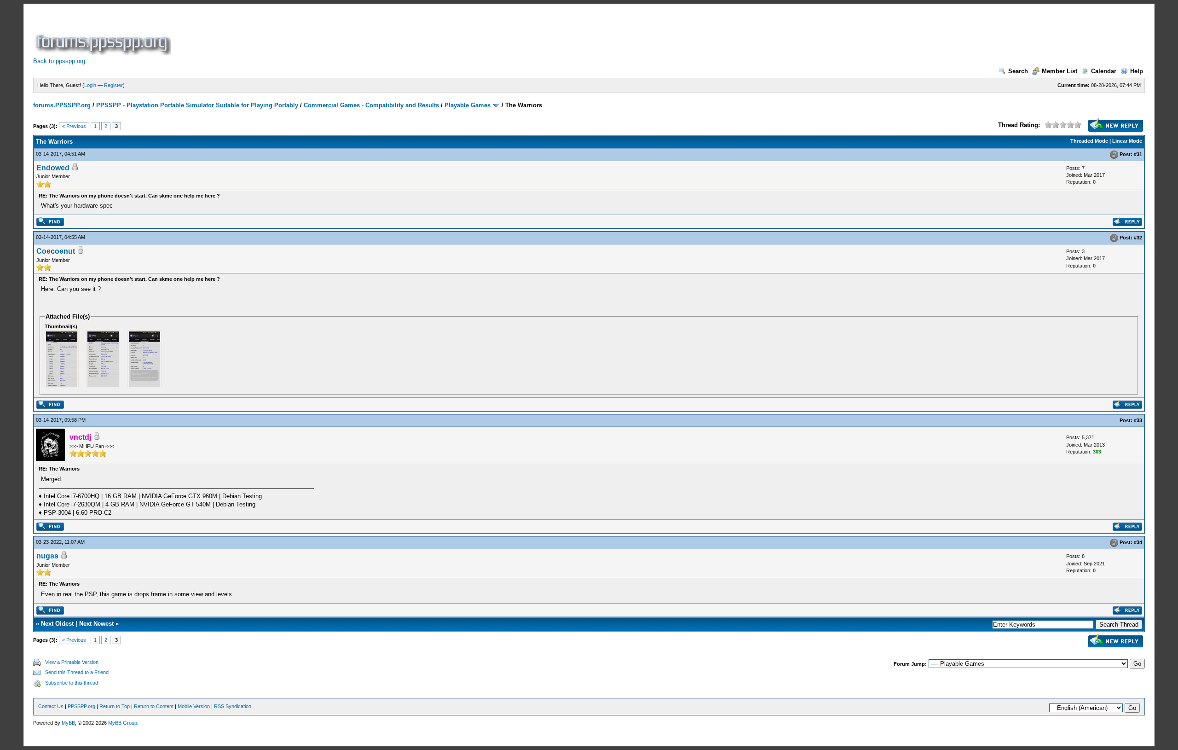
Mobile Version (194, 706)
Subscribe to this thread (71, 683)
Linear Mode (1127, 141)
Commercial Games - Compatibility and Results (371, 105)
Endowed (52, 168)
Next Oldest (57, 623)
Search (1018, 71)
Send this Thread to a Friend (77, 672)
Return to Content (153, 706)
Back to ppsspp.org (59, 61)
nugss (47, 556)
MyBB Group (122, 723)
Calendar (1103, 71)
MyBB (68, 723)
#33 (1138, 420)
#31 (1138, 154)
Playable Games (468, 105)
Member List (1059, 71)
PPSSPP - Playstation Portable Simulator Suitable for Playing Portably (197, 105)
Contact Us (51, 706)
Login (90, 85)
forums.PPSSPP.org (62, 105)
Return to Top (114, 706)
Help (1136, 71)
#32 (1138, 237)
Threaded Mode (1089, 141)
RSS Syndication (232, 706)
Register (113, 85)
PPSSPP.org (81, 706)
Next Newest (96, 623)
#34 (1138, 543)
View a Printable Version (71, 662)
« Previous (74, 126)
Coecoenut (55, 251)
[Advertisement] (340, 34)
